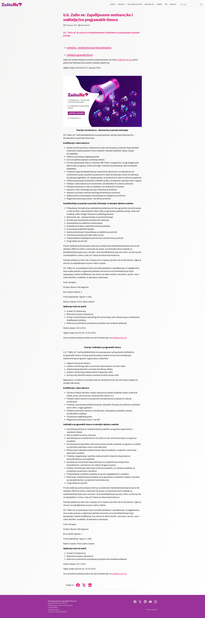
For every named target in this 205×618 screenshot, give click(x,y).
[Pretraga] (201, 4)
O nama (159, 4)
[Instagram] (155, 601)
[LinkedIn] (145, 601)
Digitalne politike (134, 4)
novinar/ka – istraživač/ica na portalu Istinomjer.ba (89, 47)
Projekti (121, 4)
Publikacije (149, 4)
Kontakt (173, 4)
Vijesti (113, 4)
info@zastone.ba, (124, 59)
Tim (165, 4)
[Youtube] (150, 601)
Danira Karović (85, 25)
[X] (140, 601)
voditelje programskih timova (80, 54)
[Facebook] (135, 601)
